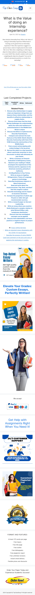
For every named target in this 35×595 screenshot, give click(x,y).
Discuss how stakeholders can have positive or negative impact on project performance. (20, 220)
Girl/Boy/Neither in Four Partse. (19, 173)
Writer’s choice (19, 129)
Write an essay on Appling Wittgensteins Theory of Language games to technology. (20, 177)
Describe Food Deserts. (20, 134)
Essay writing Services (18, 228)
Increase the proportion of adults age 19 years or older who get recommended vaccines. (19, 198)
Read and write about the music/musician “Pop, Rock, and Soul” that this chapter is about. (19, 187)
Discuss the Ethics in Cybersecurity (19, 131)
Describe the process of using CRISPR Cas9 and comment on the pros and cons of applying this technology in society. (17, 237)
